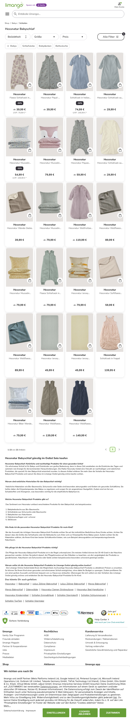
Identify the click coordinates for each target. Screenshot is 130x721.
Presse (6, 653)
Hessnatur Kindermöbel (17, 595)
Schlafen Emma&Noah (43, 595)
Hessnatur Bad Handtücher (90, 589)
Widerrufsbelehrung (54, 639)
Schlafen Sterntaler (34, 600)
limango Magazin (11, 642)
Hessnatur (10, 583)
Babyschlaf (24, 583)
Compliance (49, 646)
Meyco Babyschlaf (97, 583)
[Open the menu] (7, 14)
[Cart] (30, 85)
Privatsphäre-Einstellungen (57, 653)
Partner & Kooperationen (15, 646)
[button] (17, 36)
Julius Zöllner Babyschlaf (44, 583)
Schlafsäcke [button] (28, 45)
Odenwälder (32, 589)
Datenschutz (50, 642)
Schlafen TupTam (13, 600)
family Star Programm (13, 635)
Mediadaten (8, 657)
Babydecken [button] (45, 45)
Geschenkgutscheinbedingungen (60, 657)
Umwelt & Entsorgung (96, 642)
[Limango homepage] (14, 5)
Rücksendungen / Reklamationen (101, 639)
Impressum (49, 649)
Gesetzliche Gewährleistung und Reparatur (106, 649)
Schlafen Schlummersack (93, 595)
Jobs (5, 649)
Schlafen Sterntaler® (67, 595)
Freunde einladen (11, 639)
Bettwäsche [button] (61, 45)
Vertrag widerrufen (94, 646)
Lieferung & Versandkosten (98, 635)
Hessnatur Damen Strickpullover (57, 589)
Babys (13, 45)
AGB (46, 635)
